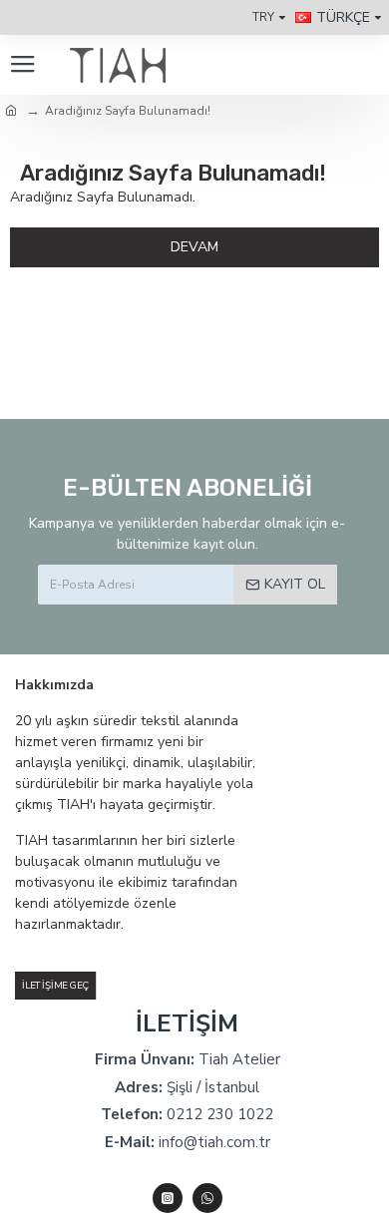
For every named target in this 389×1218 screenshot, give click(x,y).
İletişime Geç (55, 985)
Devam (194, 246)
